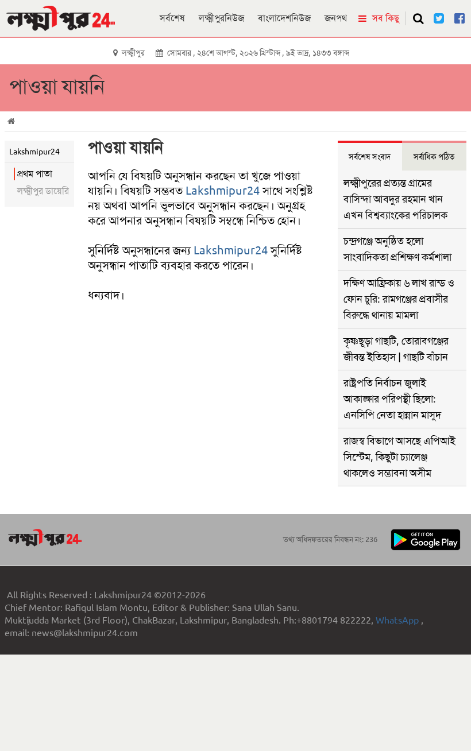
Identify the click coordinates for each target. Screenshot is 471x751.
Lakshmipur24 (223, 190)
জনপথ (336, 18)
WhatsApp (398, 620)
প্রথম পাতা (34, 174)
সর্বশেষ (172, 18)
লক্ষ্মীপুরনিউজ (221, 18)
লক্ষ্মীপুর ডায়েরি (43, 191)
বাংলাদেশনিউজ (284, 18)
